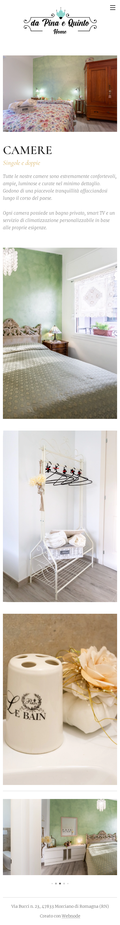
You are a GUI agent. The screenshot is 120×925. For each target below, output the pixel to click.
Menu (113, 7)
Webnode (71, 916)
